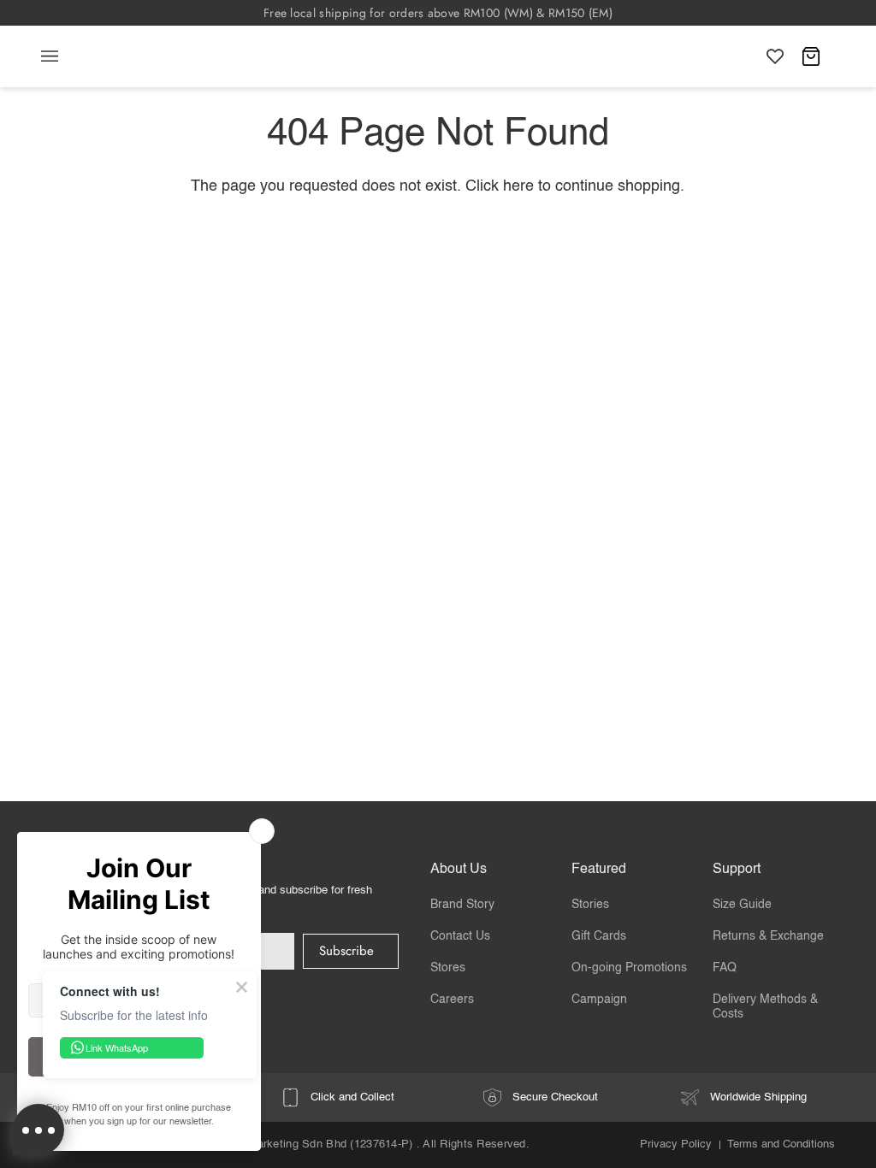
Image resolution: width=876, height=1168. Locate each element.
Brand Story (462, 905)
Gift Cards (598, 936)
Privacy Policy (676, 1144)
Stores (447, 968)
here (518, 186)
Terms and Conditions (781, 1144)
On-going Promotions (629, 968)
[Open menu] (66, 56)
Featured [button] (598, 869)
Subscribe (346, 950)
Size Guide (742, 905)
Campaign (599, 1000)
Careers (452, 1000)
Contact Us (460, 936)
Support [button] (737, 869)
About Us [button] (458, 869)
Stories (590, 905)
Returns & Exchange (768, 936)
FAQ (725, 968)
